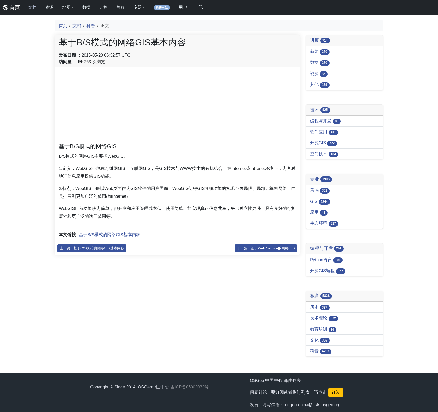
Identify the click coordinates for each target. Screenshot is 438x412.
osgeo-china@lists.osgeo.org (312, 404)
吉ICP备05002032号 (189, 386)
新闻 (318, 51)
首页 (14, 7)
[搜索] (201, 7)
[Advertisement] (177, 106)
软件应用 (323, 131)
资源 (49, 7)
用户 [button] (183, 7)
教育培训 (322, 329)
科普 (90, 25)
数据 (86, 7)
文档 (32, 7)
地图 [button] (66, 7)
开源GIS (322, 142)
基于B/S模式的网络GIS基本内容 (109, 234)
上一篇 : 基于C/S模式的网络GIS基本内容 (92, 248)
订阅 (336, 392)
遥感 (318, 190)
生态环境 (323, 223)
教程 (121, 7)
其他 (318, 84)
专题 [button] (138, 7)
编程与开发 (324, 120)
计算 (103, 7)
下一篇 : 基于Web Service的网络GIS (266, 248)
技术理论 (323, 317)
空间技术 (323, 153)
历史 (318, 307)
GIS (319, 201)
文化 (318, 340)
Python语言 (325, 259)
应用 (317, 212)
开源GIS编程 (326, 270)
